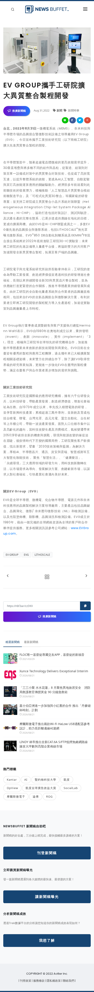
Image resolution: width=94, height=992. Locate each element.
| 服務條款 (38, 981)
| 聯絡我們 (68, 981)
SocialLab (71, 788)
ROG (49, 796)
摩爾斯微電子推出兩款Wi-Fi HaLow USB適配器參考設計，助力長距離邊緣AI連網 (54, 726)
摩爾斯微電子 (16, 796)
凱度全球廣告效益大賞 (41, 788)
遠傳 (36, 796)
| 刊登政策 (25, 981)
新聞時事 (73, 110)
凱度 (67, 780)
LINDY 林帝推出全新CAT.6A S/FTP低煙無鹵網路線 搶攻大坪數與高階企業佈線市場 (53, 744)
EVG (26, 555)
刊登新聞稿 (47, 852)
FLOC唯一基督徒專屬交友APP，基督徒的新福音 (51, 654)
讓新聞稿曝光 (47, 896)
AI (25, 780)
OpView (12, 788)
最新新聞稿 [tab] (31, 642)
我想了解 (47, 940)
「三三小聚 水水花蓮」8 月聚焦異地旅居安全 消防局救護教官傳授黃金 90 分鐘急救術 (54, 689)
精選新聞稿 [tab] (12, 642)
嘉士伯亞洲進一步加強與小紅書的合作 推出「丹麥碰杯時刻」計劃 (55, 707)
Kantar (12, 780)
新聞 (60, 110)
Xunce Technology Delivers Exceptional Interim (53, 671)
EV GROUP (12, 555)
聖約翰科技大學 (45, 780)
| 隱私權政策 (53, 981)
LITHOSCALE (42, 555)
